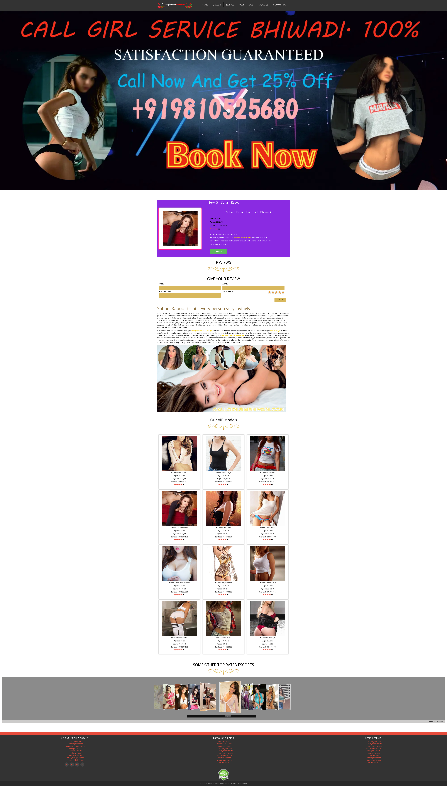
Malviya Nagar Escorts (75, 758)
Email (225, 284)
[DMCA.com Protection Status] (223, 775)
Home (205, 4)
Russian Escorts (225, 762)
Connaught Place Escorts (75, 746)
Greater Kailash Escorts (75, 760)
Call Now (218, 251)
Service (230, 4)
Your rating (228, 292)
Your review (165, 291)
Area (241, 4)
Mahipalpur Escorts (75, 744)
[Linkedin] (82, 764)
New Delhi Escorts (225, 741)
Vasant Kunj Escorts (224, 760)
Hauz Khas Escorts (76, 755)
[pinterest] (77, 764)
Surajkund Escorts (224, 746)
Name (161, 284)
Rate (250, 4)
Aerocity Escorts (75, 741)
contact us (279, 4)
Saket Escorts (76, 753)
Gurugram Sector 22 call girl (201, 331)
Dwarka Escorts (76, 751)
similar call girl (275, 331)
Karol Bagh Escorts (224, 748)
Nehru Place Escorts (224, 744)
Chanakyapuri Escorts (225, 751)
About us (263, 4)
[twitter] (72, 764)
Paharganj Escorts (76, 748)
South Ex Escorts (224, 758)
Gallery (217, 4)
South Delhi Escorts (224, 755)
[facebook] (67, 764)
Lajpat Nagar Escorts (225, 753)
